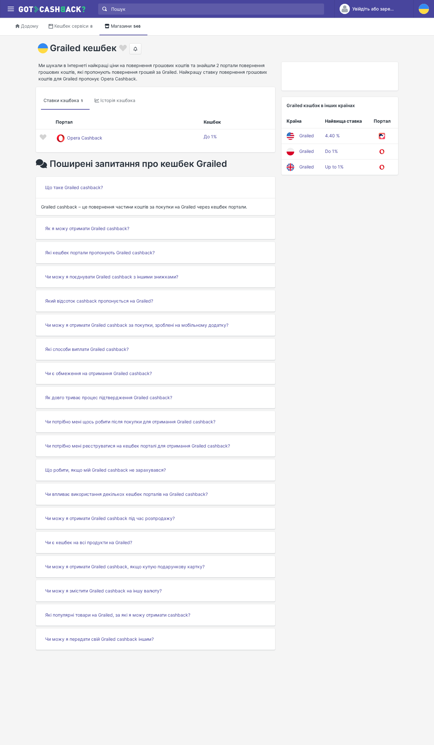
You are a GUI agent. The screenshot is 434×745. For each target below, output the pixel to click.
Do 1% (331, 151)
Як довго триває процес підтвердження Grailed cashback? (108, 397)
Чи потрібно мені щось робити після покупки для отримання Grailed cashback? (130, 421)
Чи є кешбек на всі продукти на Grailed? (88, 542)
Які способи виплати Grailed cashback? (87, 349)
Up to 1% (334, 166)
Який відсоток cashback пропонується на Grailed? (99, 301)
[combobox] (209, 9)
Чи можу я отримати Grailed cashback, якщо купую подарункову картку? (125, 566)
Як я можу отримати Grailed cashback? (87, 228)
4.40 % (332, 135)
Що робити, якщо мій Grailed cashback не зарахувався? (105, 470)
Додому (29, 26)
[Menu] (10, 9)
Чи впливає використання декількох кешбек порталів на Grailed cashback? (126, 494)
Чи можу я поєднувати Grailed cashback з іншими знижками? (111, 276)
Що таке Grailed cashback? (74, 187)
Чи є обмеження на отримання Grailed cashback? (98, 373)
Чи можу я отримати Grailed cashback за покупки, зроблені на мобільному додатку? (136, 325)
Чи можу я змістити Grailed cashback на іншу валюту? (103, 590)
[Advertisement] (339, 76)
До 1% (210, 136)
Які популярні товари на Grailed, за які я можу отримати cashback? (117, 615)
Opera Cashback (84, 137)
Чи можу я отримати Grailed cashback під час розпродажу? (110, 518)
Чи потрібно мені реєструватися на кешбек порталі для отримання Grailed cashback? (137, 445)
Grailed (306, 135)
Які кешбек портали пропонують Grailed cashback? (100, 252)
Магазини (125, 26)
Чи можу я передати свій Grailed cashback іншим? (99, 639)
